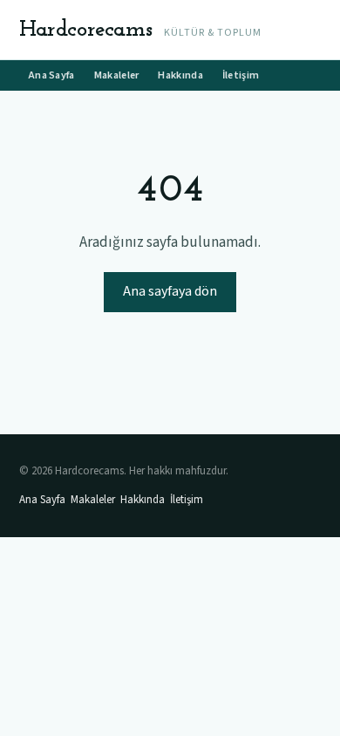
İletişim (240, 75)
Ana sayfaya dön (170, 291)
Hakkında (180, 75)
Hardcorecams (85, 30)
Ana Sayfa (52, 75)
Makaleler (116, 75)
